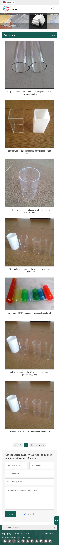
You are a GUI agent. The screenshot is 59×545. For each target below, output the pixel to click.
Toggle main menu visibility (46, 8)
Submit (10, 514)
